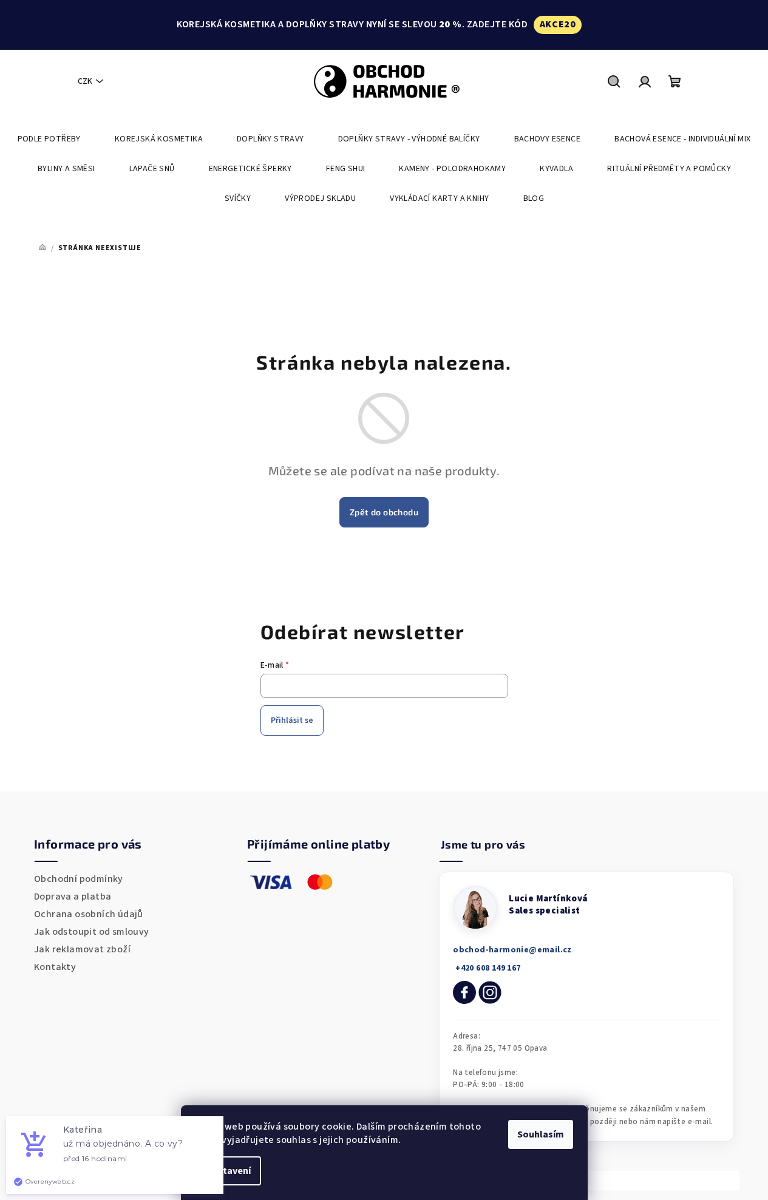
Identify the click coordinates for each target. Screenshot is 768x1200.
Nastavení (228, 1171)
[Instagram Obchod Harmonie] (489, 992)
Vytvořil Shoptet (695, 1180)
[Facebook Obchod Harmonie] (464, 992)
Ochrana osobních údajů (88, 914)
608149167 (486, 968)
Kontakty (55, 967)
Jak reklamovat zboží (82, 949)
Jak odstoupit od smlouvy (91, 931)
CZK (85, 81)
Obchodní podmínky (78, 879)
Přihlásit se (292, 720)
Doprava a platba (72, 896)
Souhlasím (540, 1134)
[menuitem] (49, 139)
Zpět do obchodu (384, 512)
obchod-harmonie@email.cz (512, 950)
